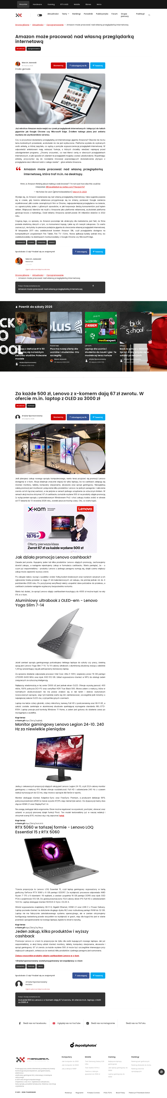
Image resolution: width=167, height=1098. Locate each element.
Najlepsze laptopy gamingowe (115, 1062)
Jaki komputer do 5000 (70, 1065)
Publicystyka (102, 14)
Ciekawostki (21, 242)
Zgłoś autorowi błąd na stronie (38, 269)
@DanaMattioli (52, 187)
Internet (31, 242)
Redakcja (68, 1093)
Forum (114, 14)
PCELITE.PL (108, 1093)
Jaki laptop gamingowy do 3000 (118, 1069)
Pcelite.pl (140, 14)
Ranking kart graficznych (140, 1061)
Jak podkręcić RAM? (69, 1069)
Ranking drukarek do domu (141, 1065)
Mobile (77, 4)
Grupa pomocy (125, 15)
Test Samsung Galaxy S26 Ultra (94, 1062)
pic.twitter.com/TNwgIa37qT (72, 187)
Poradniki (88, 14)
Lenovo (40, 966)
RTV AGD (64, 4)
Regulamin (79, 1093)
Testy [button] (65, 14)
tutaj (61, 815)
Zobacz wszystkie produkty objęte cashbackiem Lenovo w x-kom (47, 955)
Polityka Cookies (93, 1093)
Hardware (37, 4)
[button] (149, 15)
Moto (99, 4)
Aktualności (53, 14)
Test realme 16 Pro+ (92, 1068)
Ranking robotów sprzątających (137, 1070)
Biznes (88, 4)
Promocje (31, 966)
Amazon (52, 242)
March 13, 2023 (80, 191)
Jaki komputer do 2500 (70, 1061)
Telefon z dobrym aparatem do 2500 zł (92, 1072)
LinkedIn (29, 264)
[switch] (39, 15)
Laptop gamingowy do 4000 (116, 1075)
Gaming (51, 4)
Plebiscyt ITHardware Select (139, 1093)
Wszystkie (23, 4)
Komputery (41, 242)
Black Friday (120, 1093)
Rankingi (76, 14)
